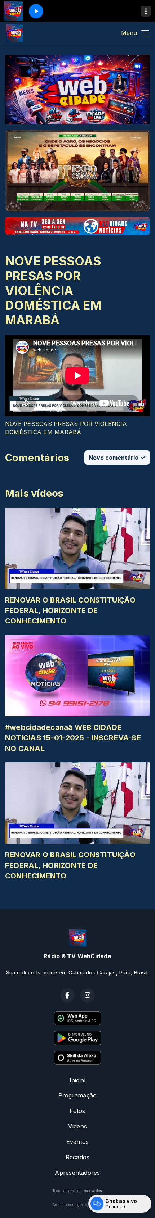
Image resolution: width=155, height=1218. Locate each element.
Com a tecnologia (67, 1205)
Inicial (78, 1080)
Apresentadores (77, 1172)
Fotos (77, 1110)
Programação (77, 1095)
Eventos (77, 1141)
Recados (78, 1157)
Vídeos (77, 1126)
